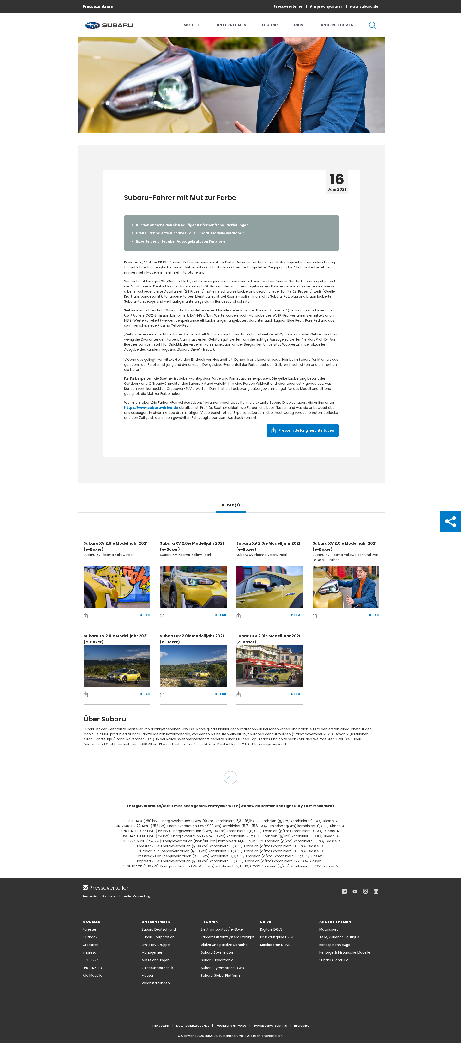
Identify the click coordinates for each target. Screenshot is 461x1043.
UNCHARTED (92, 967)
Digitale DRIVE (271, 929)
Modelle (193, 25)
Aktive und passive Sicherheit (225, 944)
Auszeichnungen (156, 960)
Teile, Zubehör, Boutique (339, 937)
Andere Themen (337, 25)
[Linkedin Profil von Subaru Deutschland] (376, 891)
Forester (89, 929)
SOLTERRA (91, 960)
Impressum (160, 1026)
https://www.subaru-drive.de (151, 407)
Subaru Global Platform (220, 975)
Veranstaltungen (156, 983)
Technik (270, 25)
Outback (90, 937)
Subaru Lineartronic (217, 960)
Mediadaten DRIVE (275, 944)
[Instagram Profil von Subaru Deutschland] (365, 891)
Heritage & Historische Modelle (344, 952)
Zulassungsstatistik (157, 967)
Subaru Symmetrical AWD (222, 967)
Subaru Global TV (333, 960)
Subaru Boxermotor (217, 952)
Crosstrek (90, 944)
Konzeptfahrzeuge (334, 944)
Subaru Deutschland (159, 929)
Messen (148, 975)
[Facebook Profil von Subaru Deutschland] (344, 891)
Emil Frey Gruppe (156, 944)
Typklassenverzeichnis (270, 1026)
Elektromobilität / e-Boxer (222, 929)
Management (153, 952)
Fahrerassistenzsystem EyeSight (228, 937)
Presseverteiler (288, 6)
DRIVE (300, 25)
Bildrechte (301, 1026)
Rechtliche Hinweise (231, 1026)
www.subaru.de (364, 6)
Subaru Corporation (158, 937)
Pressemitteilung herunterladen (306, 430)
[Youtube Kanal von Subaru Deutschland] (354, 891)
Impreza (89, 952)
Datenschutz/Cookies (192, 1026)
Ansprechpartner (326, 6)
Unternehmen (232, 25)
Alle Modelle (92, 975)
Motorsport (328, 929)
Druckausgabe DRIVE (277, 937)
